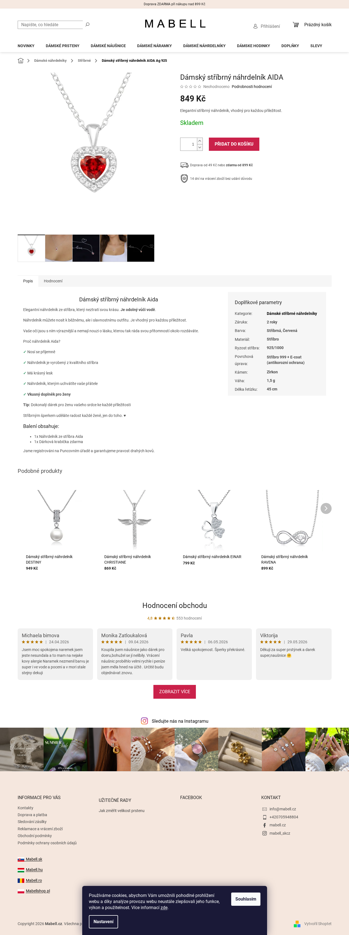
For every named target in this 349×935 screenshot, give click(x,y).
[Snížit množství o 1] (200, 147)
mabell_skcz (280, 833)
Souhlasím (245, 899)
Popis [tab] (28, 281)
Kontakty (25, 808)
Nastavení (103, 921)
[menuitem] (26, 44)
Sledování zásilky (32, 821)
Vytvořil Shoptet (318, 923)
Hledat (87, 24)
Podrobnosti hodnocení (252, 86)
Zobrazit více (174, 691)
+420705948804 (284, 817)
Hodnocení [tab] (53, 281)
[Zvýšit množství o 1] (200, 141)
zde (164, 907)
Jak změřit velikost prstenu (122, 810)
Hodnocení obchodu (174, 605)
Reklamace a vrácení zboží (40, 829)
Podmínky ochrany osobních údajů (47, 843)
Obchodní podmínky (35, 836)
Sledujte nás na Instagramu (180, 721)
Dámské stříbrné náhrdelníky (292, 313)
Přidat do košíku (234, 144)
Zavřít (209, 196)
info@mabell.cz (283, 809)
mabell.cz (278, 825)
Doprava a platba (32, 815)
